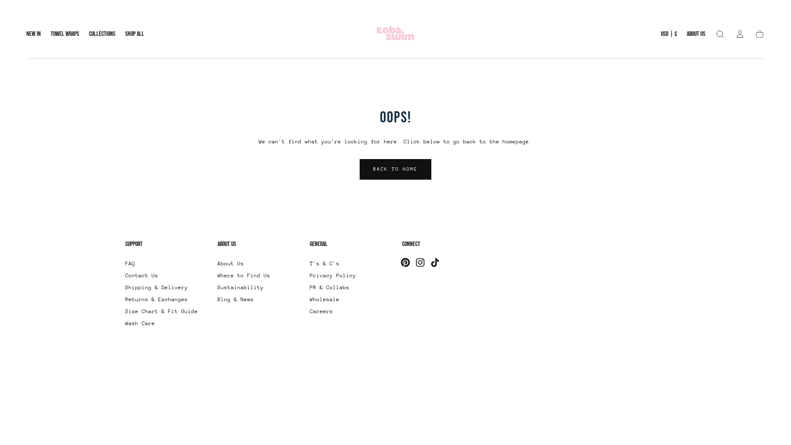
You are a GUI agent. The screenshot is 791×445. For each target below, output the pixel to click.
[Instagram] (420, 262)
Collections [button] (102, 34)
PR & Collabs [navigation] (329, 287)
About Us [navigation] (231, 263)
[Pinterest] (405, 262)
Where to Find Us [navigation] (244, 275)
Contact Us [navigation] (141, 275)
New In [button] (33, 34)
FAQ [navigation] (130, 263)
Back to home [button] (395, 169)
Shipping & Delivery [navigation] (156, 287)
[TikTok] (435, 262)
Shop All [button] (134, 34)
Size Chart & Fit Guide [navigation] (161, 311)
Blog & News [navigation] (236, 299)
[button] (669, 35)
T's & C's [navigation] (324, 263)
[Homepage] (395, 34)
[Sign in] (740, 34)
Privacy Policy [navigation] (333, 275)
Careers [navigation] (321, 311)
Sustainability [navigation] (241, 287)
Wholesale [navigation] (324, 299)
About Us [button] (696, 34)
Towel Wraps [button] (65, 34)
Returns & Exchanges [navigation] (156, 299)
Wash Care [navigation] (140, 323)
